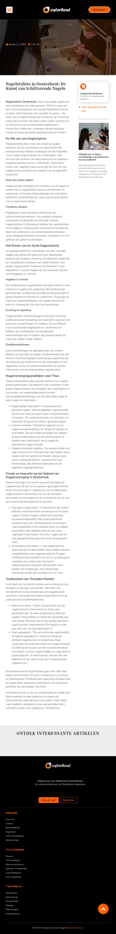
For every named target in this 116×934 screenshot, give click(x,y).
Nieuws (9, 856)
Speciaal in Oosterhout (16, 868)
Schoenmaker (12, 909)
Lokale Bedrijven (13, 872)
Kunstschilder (12, 901)
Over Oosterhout (13, 877)
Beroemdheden (13, 827)
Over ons (10, 819)
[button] (9, 10)
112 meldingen (13, 860)
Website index (12, 840)
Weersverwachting (14, 864)
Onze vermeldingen (15, 836)
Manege (9, 905)
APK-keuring (12, 897)
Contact (9, 823)
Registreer (10, 832)
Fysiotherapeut (12, 913)
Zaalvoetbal (11, 893)
